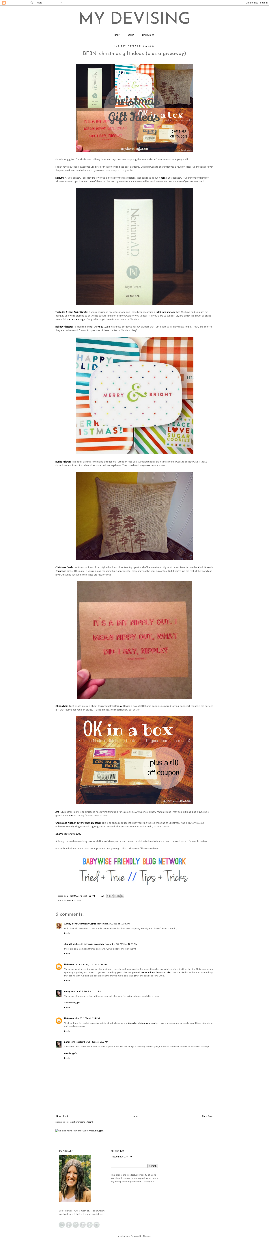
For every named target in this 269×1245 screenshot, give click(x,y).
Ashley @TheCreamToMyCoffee (80, 924)
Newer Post (62, 1116)
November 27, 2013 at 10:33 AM (113, 924)
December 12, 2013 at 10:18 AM (91, 964)
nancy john (69, 991)
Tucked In (71, 312)
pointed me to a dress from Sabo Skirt (151, 972)
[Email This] (108, 896)
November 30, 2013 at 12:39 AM (121, 944)
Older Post (207, 1116)
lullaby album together (168, 312)
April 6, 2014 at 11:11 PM (89, 991)
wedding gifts (70, 1053)
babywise (68, 901)
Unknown (69, 964)
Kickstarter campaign (74, 319)
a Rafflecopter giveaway (68, 834)
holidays (77, 901)
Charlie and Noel (64, 823)
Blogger (146, 1236)
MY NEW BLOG (148, 35)
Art (57, 812)
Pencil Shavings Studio (99, 326)
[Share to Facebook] (119, 896)
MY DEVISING (134, 19)
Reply (67, 933)
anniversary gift (72, 1003)
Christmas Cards (64, 567)
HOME (117, 35)
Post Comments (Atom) (81, 1122)
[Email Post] (102, 896)
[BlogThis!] (112, 896)
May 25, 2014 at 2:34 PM (87, 1018)
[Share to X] (115, 896)
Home (135, 1116)
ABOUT (131, 35)
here (163, 178)
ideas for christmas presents (142, 1023)
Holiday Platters (63, 326)
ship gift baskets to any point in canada (84, 944)
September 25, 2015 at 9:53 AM (92, 1042)
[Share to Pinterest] (122, 896)
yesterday (116, 706)
